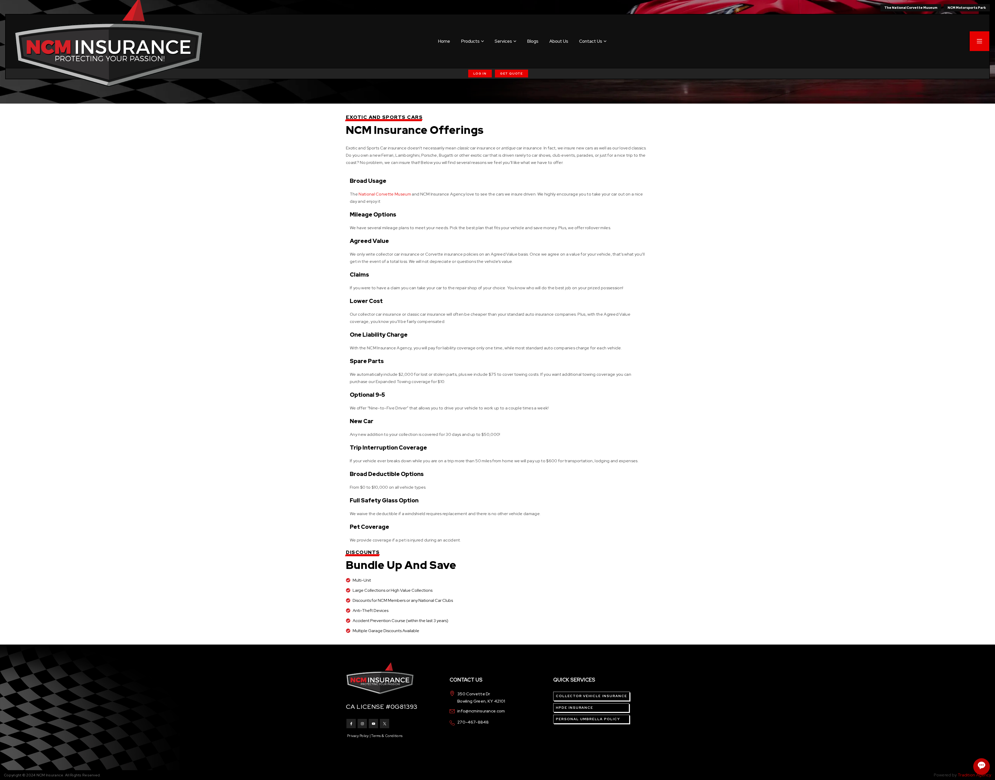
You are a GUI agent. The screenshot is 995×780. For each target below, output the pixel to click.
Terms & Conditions (386, 736)
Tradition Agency (974, 775)
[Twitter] (384, 723)
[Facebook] (351, 723)
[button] (480, 73)
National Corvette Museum (385, 194)
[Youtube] (373, 723)
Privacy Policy (358, 736)
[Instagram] (362, 723)
